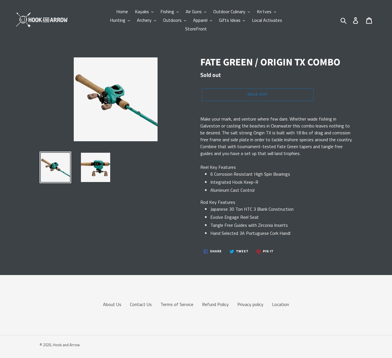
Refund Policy (215, 304)
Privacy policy (250, 304)
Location (280, 304)
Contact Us (141, 304)
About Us (112, 304)
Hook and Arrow (66, 345)
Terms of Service (176, 304)
